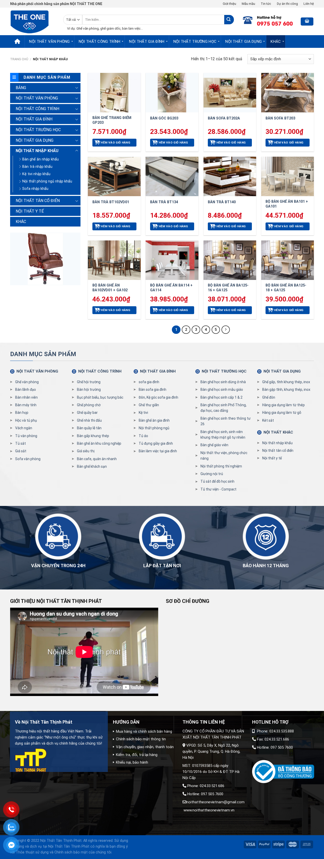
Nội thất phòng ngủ (154, 428)
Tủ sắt (20, 443)
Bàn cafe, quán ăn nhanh (97, 459)
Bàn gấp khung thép (93, 436)
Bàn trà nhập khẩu (37, 167)
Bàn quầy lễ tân (89, 428)
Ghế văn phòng (27, 382)
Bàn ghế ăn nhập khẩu (40, 159)
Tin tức (266, 4)
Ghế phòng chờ (88, 405)
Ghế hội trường (88, 382)
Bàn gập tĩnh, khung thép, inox (286, 389)
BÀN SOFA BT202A (224, 118)
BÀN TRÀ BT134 (164, 202)
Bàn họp (21, 413)
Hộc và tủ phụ (26, 420)
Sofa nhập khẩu (35, 189)
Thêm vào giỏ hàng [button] (114, 142)
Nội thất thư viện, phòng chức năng (223, 455)
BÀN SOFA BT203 (280, 118)
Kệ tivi (143, 413)
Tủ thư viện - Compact (218, 489)
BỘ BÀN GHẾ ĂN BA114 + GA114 (171, 287)
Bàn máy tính (25, 405)
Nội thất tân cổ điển (277, 450)
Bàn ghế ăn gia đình (154, 420)
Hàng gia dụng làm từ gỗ (281, 413)
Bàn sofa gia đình (152, 389)
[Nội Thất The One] (33, 21)
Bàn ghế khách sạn (92, 466)
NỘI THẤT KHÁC (278, 432)
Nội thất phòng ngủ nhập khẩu (47, 181)
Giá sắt (20, 451)
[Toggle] (77, 88)
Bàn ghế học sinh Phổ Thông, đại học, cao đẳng (223, 408)
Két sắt (268, 420)
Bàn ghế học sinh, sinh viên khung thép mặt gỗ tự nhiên (222, 434)
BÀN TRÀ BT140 (222, 202)
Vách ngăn (23, 428)
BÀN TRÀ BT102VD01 (110, 202)
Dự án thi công (287, 4)
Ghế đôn (268, 397)
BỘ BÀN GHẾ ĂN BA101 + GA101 (287, 204)
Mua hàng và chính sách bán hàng (144, 731)
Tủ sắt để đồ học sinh (217, 481)
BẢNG (21, 87)
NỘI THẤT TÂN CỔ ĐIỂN (38, 200)
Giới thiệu (229, 4)
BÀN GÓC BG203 (164, 118)
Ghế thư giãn (149, 405)
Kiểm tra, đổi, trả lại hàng (136, 754)
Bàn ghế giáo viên (214, 445)
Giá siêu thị (85, 451)
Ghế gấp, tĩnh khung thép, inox (286, 382)
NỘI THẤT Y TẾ (30, 211)
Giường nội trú (211, 474)
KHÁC (276, 41)
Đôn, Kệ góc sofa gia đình (158, 397)
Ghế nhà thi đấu (89, 420)
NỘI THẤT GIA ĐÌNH (146, 41)
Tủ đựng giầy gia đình (156, 443)
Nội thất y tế (272, 458)
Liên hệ (308, 4)
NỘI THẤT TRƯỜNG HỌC (195, 41)
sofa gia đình (149, 382)
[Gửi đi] (229, 19)
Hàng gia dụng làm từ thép (283, 405)
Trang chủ (19, 59)
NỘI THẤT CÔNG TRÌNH (99, 41)
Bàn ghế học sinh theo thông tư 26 (225, 421)
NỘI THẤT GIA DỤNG (243, 41)
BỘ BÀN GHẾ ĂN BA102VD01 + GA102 (110, 287)
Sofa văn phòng (27, 459)
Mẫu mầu (248, 4)
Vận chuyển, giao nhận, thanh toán (145, 747)
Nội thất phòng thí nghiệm (221, 466)
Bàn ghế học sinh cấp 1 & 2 (221, 397)
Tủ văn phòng (26, 436)
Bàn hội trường (89, 389)
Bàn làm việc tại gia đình (158, 451)
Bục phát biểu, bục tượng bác (100, 397)
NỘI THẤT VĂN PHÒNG (49, 41)
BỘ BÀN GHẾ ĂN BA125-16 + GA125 (228, 287)
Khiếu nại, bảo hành (132, 762)
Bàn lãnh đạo (25, 389)
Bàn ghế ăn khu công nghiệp (99, 443)
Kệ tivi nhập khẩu (36, 174)
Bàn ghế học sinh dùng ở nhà (223, 382)
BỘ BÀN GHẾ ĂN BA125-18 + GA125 (286, 287)
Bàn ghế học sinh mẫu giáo (221, 389)
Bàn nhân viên (26, 397)
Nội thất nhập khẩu (277, 443)
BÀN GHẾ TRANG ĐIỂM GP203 (111, 120)
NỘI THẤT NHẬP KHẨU (37, 150)
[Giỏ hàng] (307, 21)
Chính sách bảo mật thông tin (141, 739)
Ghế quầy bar (87, 413)
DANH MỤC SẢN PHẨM (43, 354)
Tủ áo (143, 436)
